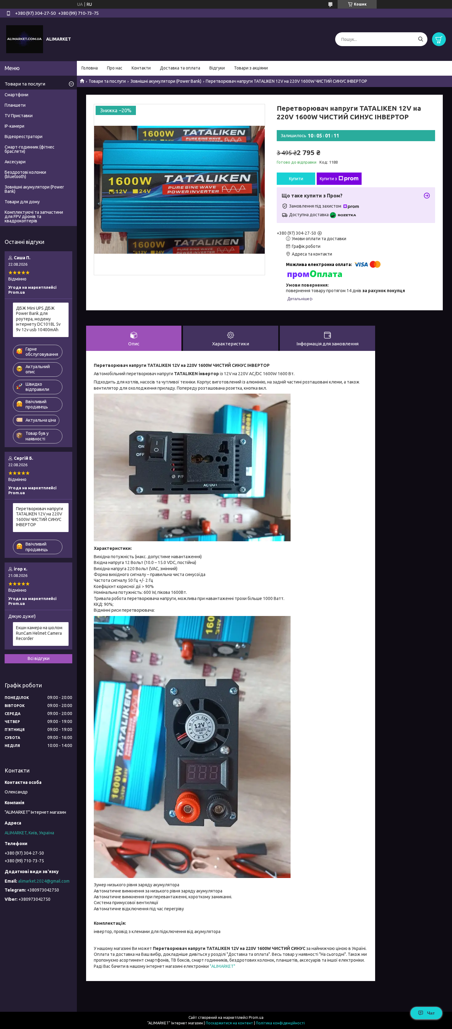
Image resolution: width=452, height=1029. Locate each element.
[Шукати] (420, 39)
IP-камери (14, 126)
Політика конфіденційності (280, 1023)
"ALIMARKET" (222, 966)
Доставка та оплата (180, 68)
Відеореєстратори (23, 136)
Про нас (114, 68)
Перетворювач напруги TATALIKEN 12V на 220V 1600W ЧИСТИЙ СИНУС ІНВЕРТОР (39, 516)
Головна (89, 68)
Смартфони (16, 94)
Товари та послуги (107, 81)
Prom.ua (256, 1017)
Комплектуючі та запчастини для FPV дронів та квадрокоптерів (34, 216)
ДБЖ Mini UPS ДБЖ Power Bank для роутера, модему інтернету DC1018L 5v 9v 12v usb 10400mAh (38, 319)
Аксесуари (15, 161)
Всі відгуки (39, 658)
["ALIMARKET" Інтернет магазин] (24, 39)
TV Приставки (19, 115)
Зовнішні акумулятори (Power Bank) (165, 81)
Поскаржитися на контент (229, 1023)
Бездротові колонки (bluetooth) (25, 174)
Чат (431, 1013)
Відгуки (217, 68)
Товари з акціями (251, 68)
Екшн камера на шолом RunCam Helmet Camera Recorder (39, 633)
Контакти (141, 68)
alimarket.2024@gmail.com (43, 881)
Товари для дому (22, 201)
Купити (296, 178)
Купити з (328, 178)
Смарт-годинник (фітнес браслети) (29, 149)
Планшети (15, 105)
